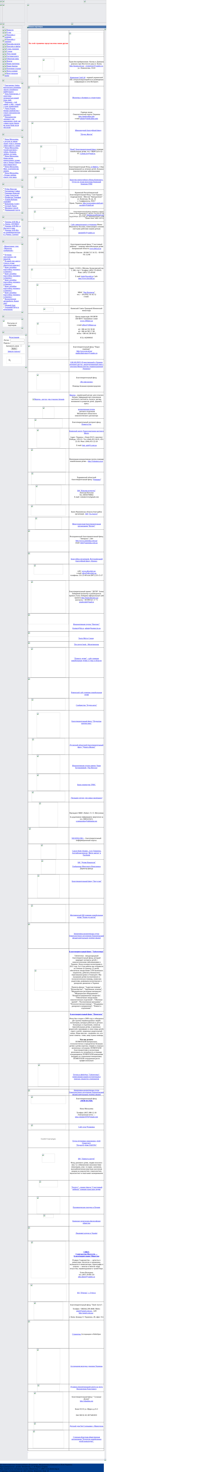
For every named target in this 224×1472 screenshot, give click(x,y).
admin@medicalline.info (89, 119)
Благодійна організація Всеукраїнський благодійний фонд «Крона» (87, 560)
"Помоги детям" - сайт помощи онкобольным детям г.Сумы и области (86, 659)
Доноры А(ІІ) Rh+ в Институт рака (12, 227)
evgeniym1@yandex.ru (94, 66)
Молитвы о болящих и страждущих (86, 98)
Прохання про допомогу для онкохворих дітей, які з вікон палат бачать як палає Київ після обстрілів (12, 122)
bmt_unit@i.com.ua (89, 445)
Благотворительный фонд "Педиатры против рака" (86, 722)
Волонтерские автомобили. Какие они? (11, 301)
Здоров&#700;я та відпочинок (11, 308)
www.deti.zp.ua (95, 248)
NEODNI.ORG (78, 838)
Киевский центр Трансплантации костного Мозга (86, 432)
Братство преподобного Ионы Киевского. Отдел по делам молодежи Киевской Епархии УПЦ (86, 182)
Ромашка (96, 479)
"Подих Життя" (86, 134)
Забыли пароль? (14, 351)
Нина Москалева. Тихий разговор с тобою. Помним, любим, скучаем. (11, 151)
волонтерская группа (86, 409)
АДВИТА (95, 167)
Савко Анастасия (11, 195)
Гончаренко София (12, 191)
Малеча (72, 395)
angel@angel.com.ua (84, 1311)
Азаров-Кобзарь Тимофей (10, 200)
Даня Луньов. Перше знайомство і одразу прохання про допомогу (11, 111)
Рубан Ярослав (11, 189)
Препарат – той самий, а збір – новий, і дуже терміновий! (12, 104)
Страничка (76, 1334)
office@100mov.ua (89, 325)
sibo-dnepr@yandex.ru (86, 1277)
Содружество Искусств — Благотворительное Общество (86, 1255)
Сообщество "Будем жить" (86, 705)
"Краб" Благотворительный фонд (83, 149)
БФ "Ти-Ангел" (91, 514)
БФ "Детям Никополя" (87, 862)
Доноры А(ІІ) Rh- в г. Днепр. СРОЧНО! (11, 223)
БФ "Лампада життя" (86, 1159)
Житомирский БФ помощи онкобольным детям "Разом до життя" (86, 916)
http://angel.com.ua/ (86, 1313)
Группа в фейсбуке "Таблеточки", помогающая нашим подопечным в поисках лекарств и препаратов (86, 1077)
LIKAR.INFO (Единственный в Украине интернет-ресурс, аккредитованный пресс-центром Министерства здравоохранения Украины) (86, 365)
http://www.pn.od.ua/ (84, 351)
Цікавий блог (10, 305)
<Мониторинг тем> (11, 246)
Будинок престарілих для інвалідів (9, 257)
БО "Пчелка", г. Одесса (86, 1293)
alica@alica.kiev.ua (89, 573)
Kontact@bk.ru (78, 628)
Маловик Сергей (11, 208)
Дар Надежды (88, 292)
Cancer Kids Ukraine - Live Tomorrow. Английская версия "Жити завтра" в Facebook (86, 853)
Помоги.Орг (86, 424)
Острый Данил (11, 206)
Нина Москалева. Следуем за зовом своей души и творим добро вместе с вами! (12, 142)
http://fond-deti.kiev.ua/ (89, 598)
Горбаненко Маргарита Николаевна (86, 866)
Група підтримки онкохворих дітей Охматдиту (86, 1142)
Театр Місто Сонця (86, 638)
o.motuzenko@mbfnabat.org (86, 821)
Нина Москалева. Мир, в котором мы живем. (11, 169)
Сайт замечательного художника (84, 225)
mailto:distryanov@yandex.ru (86, 353)
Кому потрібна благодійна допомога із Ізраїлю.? (11, 269)
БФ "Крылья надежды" (86, 491)
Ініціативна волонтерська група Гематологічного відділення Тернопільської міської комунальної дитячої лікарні (86, 936)
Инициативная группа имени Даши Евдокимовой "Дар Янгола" (86, 767)
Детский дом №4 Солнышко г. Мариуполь (86, 1426)
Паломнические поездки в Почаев (86, 1207)
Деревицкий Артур (12, 210)
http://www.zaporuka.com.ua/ (86, 541)
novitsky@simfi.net (86, 205)
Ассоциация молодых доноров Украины (86, 1366)
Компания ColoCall (77, 77)
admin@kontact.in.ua (93, 628)
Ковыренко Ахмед (12, 204)
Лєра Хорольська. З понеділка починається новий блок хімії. (11, 97)
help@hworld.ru (87, 276)
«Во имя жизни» (86, 382)
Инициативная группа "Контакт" (86, 624)
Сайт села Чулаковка (86, 1127)
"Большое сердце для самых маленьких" (86, 798)
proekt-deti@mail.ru (86, 602)
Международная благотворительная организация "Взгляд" (86, 525)
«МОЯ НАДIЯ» (86, 1101)
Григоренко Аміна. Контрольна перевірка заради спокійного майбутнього (12, 88)
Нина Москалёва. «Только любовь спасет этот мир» (11, 175)
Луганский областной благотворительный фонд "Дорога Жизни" (86, 746)
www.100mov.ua (86, 321)
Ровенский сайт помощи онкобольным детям (86, 693)
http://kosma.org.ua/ (77, 66)
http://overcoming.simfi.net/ (93, 203)
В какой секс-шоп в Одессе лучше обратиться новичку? (11, 263)
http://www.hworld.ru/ (86, 278)
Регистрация (14, 337)
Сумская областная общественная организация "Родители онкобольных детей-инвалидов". (87, 1439)
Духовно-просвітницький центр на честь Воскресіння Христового (86, 1388)
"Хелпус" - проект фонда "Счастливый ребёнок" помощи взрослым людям (86, 1188)
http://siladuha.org (86, 1401)
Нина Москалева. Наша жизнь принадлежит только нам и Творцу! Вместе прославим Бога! (12, 160)
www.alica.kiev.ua (89, 571)
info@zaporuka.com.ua (89, 543)
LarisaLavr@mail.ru (87, 154)
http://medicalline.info (86, 116)
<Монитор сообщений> (8, 249)
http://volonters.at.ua (95, 461)
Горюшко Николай (12, 193)
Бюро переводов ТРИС (86, 785)
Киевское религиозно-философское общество (86, 1222)
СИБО (86, 1252)
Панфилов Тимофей (13, 197)
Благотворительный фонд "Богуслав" (87, 881)
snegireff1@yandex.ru (86, 233)
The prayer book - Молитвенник (86, 644)
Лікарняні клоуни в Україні (86, 1233)
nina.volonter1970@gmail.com (86, 1117)
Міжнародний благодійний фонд (88, 130)
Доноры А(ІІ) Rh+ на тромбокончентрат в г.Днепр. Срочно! (11, 232)
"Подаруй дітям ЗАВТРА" (86, 1145)
